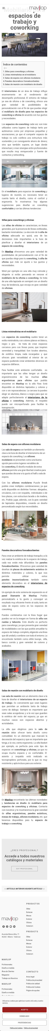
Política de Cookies (16, 1028)
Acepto (24, 1010)
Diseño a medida (8, 968)
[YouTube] (11, 926)
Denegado (24, 1016)
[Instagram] (7, 926)
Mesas (28, 916)
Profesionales (7, 965)
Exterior (29, 919)
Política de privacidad (31, 1028)
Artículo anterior (15, 889)
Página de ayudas (33, 990)
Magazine (5, 975)
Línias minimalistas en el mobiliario (20, 75)
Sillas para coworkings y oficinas (19, 71)
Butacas (29, 912)
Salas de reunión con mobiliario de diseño (23, 84)
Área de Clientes (8, 971)
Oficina (29, 922)
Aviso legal (30, 977)
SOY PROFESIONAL (24, 869)
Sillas (28, 909)
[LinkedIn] (14, 926)
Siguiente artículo (33, 889)
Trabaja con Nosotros (10, 978)
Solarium (29, 926)
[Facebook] (3, 926)
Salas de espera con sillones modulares (22, 78)
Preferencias (24, 1023)
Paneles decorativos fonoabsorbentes (22, 81)
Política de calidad (33, 984)
